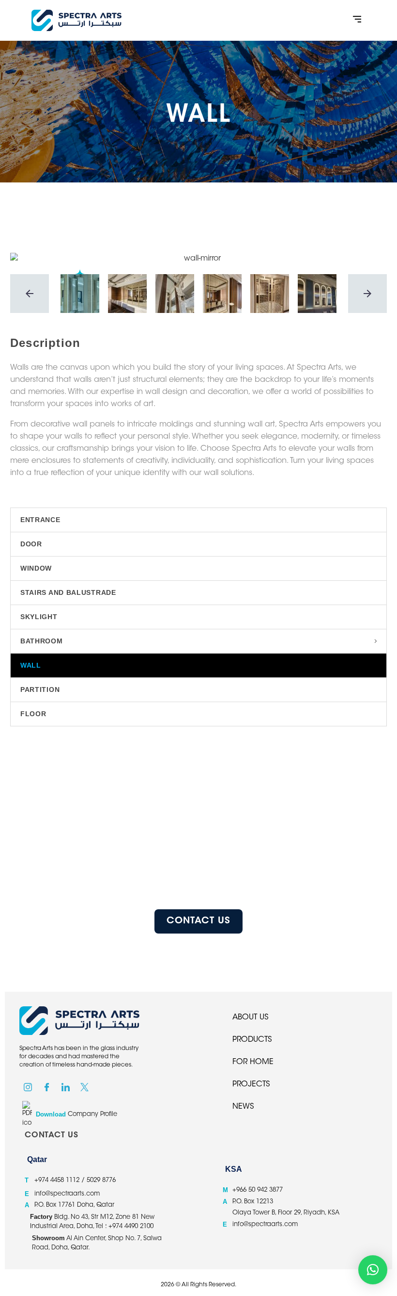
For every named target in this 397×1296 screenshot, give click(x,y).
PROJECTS (251, 1084)
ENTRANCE (40, 520)
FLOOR (33, 714)
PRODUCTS (252, 1040)
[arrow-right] (367, 293)
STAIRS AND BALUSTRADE (68, 592)
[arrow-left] (29, 293)
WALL (30, 665)
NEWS (243, 1107)
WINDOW (36, 568)
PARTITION (40, 689)
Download (51, 1114)
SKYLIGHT (39, 617)
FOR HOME (253, 1062)
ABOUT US (250, 1017)
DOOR (31, 544)
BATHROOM (41, 641)
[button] (357, 21)
